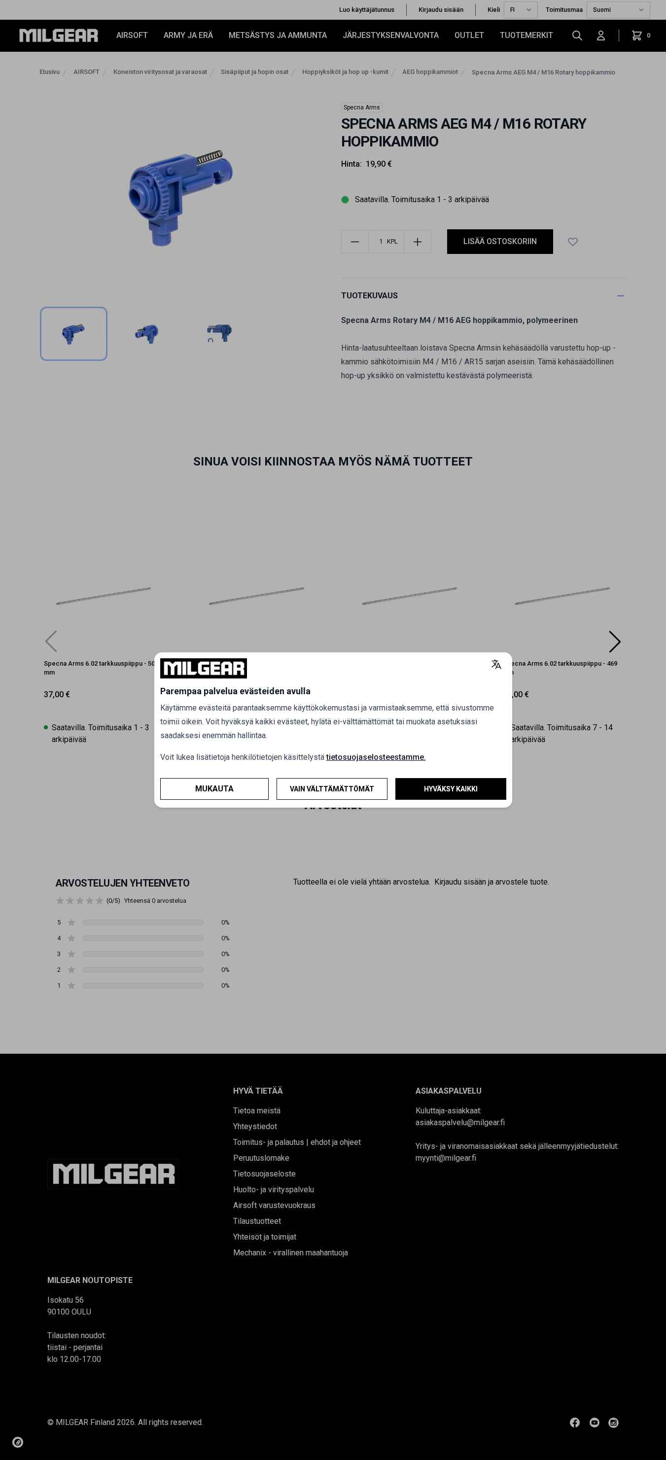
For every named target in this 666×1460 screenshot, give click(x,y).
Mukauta (214, 788)
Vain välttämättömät (332, 789)
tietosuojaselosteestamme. (376, 757)
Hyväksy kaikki (451, 789)
